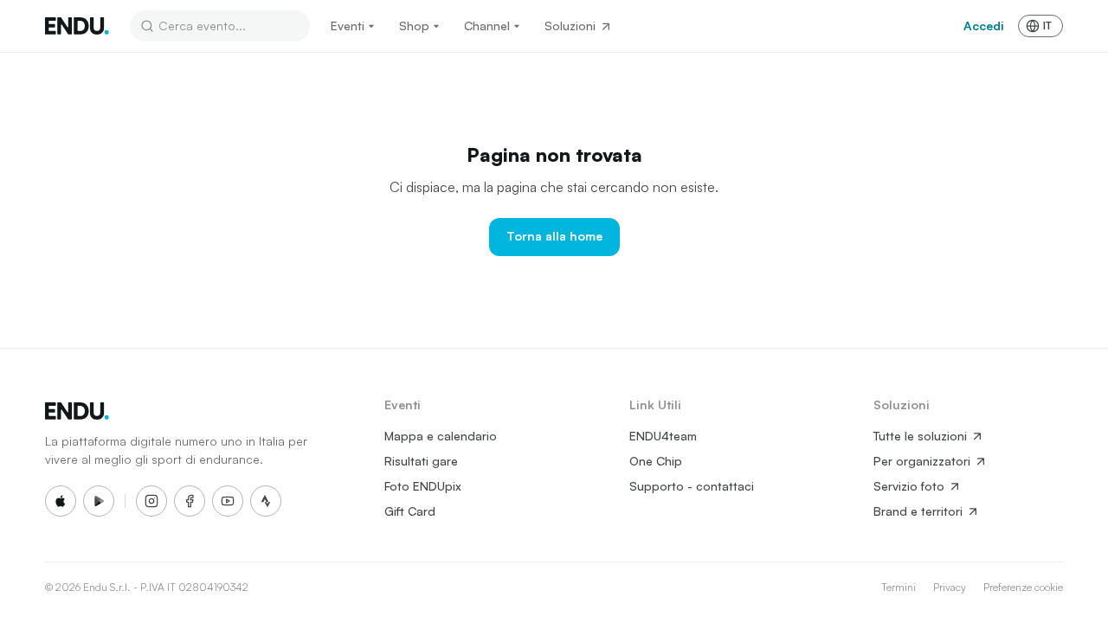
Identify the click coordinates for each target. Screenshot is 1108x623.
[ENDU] (77, 26)
